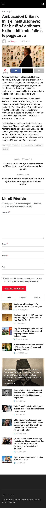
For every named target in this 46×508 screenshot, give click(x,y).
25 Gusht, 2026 (10, 384)
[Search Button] (43, 4)
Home (4, 495)
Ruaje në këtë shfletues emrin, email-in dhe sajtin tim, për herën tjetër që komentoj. (23, 280)
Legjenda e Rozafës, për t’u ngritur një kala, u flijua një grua (28, 305)
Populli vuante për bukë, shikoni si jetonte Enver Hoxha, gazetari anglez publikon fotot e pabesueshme (28, 332)
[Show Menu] (3, 4)
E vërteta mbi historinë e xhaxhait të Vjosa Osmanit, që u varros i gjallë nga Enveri (28, 347)
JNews (9, 499)
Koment (6, 212)
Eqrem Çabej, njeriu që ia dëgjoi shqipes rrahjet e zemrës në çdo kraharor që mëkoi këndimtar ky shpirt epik (28, 394)
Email (5, 255)
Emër (5, 244)
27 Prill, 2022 (25, 41)
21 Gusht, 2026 (20, 463)
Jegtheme (12, 502)
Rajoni (9, 11)
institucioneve (27, 145)
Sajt (3, 267)
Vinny (13, 41)
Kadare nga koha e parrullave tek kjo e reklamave (28, 458)
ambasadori (14, 145)
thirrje (5, 149)
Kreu (3, 11)
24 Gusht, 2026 (20, 452)
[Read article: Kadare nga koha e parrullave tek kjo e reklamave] (7, 459)
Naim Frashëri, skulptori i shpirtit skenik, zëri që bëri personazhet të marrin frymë (29, 408)
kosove (39, 145)
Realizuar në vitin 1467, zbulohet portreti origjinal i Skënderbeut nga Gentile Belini (28, 317)
